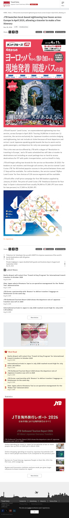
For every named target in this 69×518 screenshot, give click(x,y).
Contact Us (22, 501)
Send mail (38, 32)
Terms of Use (53, 501)
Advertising (33, 501)
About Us (43, 501)
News (10, 13)
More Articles (34, 317)
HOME (5, 13)
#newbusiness (23, 27)
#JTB (15, 27)
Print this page (61, 32)
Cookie (29, 508)
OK (34, 512)
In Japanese (50, 32)
